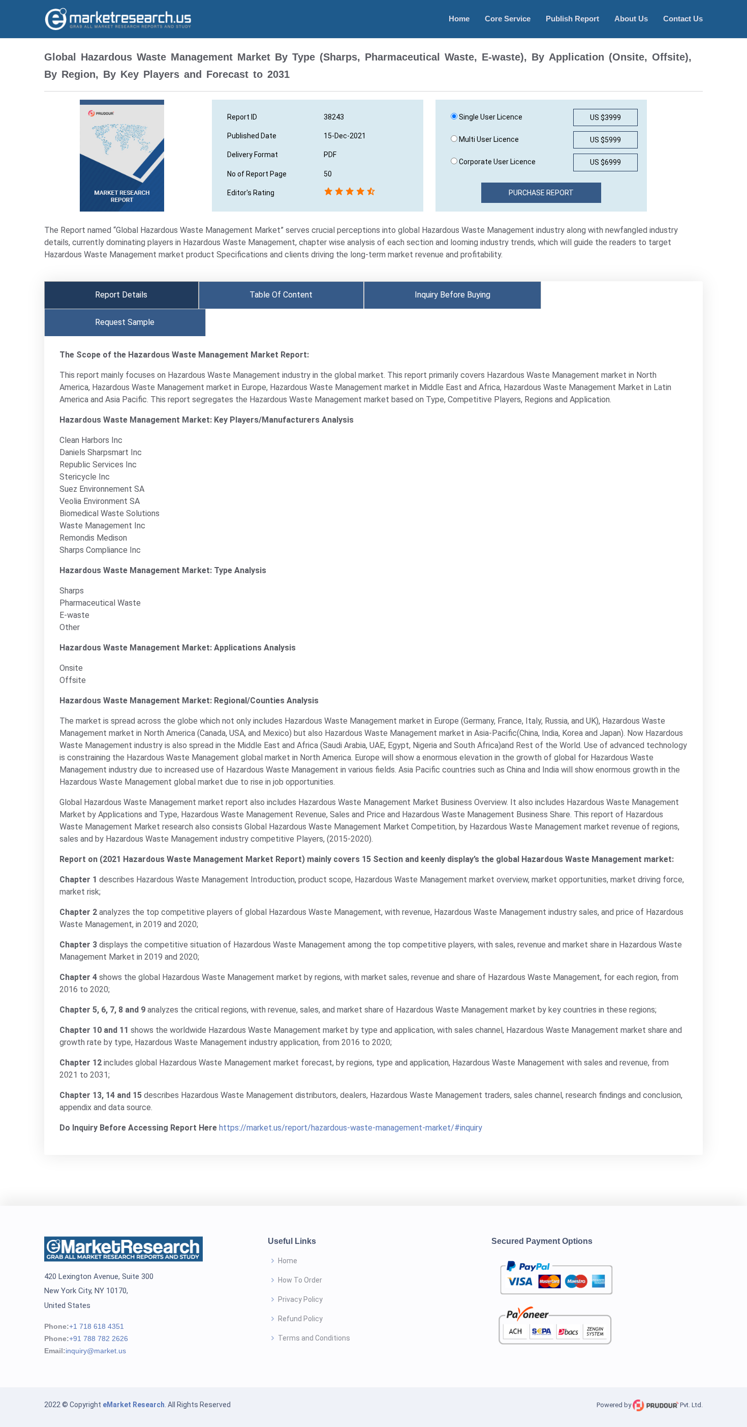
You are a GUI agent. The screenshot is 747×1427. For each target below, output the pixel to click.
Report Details (121, 295)
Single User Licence (489, 117)
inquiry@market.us (96, 1351)
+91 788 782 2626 (98, 1338)
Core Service (508, 18)
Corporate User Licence (496, 162)
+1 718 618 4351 (96, 1326)
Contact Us (683, 18)
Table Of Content (281, 295)
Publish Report (572, 18)
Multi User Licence (488, 139)
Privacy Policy (300, 1299)
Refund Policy (300, 1318)
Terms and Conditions (314, 1338)
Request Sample (124, 322)
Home (459, 18)
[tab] (121, 295)
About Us (631, 18)
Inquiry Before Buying (452, 295)
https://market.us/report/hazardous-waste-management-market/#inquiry (350, 1128)
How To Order (300, 1280)
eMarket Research (134, 1405)
